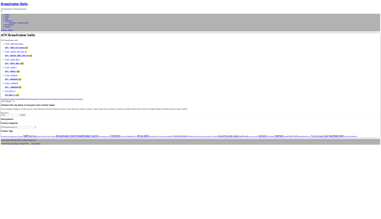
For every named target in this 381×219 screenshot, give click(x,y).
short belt (293, 136)
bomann (53, 136)
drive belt (143, 135)
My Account (9, 25)
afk (1, 136)
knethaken (190, 136)
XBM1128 (346, 136)
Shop (7, 17)
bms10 (48, 136)
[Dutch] (27, 99)
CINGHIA (115, 135)
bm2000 (44, 136)
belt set (33, 136)
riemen (279, 136)
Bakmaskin (20, 136)
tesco (308, 136)
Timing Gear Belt (319, 136)
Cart (6, 19)
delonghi (129, 136)
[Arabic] (4, 99)
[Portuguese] (62, 99)
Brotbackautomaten (104, 136)
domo (135, 136)
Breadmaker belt (65, 135)
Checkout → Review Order (18, 23)
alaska (4, 136)
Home (7, 15)
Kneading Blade (180, 136)
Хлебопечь (353, 136)
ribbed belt (271, 136)
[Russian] (71, 99)
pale (246, 136)
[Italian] (54, 99)
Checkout (8, 21)
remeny (262, 135)
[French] (40, 99)
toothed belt (336, 135)
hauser (156, 136)
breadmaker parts (87, 136)
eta (153, 136)
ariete (7, 136)
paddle (242, 136)
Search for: (5, 113)
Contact (8, 27)
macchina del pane (228, 136)
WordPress (14, 144)
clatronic (123, 136)
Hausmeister (162, 136)
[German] (47, 99)
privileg (256, 136)
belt (26, 136)
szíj (305, 136)
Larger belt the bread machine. (203, 136)
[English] (33, 99)
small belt (301, 136)
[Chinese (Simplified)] (15, 99)
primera (251, 136)
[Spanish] (79, 99)
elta (150, 136)
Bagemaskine (13, 136)
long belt (214, 136)
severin (286, 136)
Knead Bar (169, 136)
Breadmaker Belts (14, 4)
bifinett (39, 136)
